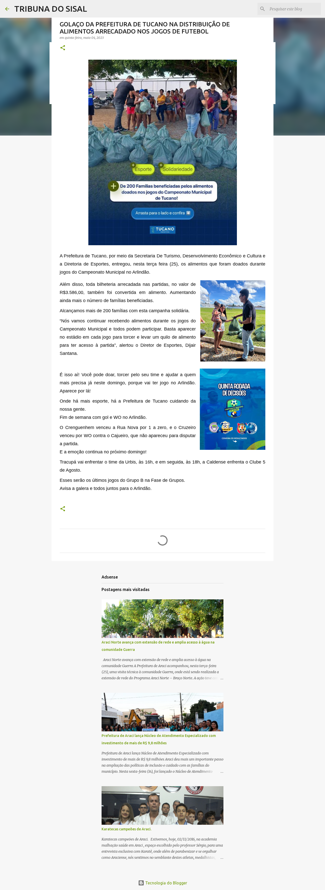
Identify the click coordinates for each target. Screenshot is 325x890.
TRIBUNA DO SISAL (50, 8)
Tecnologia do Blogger (165, 883)
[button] (63, 48)
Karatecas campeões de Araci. (126, 829)
